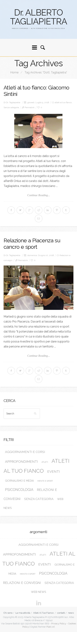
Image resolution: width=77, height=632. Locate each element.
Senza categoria (11, 107)
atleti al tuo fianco (63, 102)
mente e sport (45, 481)
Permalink (30, 107)
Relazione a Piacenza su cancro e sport (32, 243)
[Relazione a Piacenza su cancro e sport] (38, 287)
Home (14, 72)
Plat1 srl (50, 626)
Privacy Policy (58, 623)
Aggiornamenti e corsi (25, 452)
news (71, 613)
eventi (53, 471)
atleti (45, 462)
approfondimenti (21, 461)
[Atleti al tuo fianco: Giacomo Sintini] (38, 131)
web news (38, 592)
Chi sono (7, 613)
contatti (61, 613)
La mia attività (22, 613)
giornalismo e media (19, 480)
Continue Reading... (38, 195)
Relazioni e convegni (22, 583)
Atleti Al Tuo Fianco (43, 613)
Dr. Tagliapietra (13, 102)
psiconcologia (19, 490)
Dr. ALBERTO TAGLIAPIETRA (38, 16)
